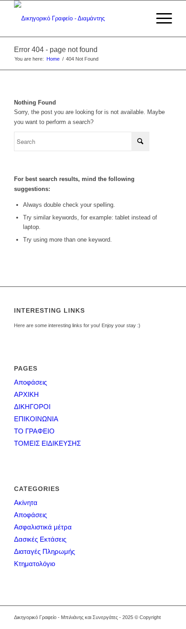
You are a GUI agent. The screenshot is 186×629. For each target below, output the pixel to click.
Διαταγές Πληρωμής (44, 551)
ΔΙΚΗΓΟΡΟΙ (32, 406)
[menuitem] (159, 18)
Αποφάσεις (30, 382)
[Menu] (159, 18)
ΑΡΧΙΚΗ (26, 394)
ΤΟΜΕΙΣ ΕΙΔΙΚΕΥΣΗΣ (47, 443)
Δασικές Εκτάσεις (40, 539)
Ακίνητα (25, 502)
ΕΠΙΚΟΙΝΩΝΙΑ (36, 419)
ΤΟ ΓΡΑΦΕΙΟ (34, 431)
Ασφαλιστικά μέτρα (43, 527)
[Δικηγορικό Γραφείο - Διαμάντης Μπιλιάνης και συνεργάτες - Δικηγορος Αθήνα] (77, 18)
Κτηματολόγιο (34, 563)
